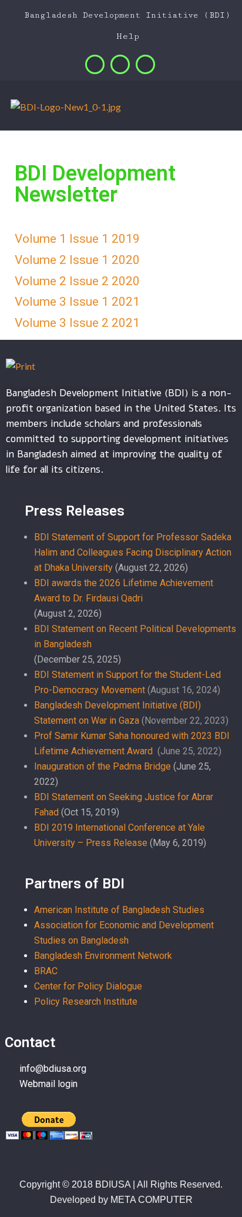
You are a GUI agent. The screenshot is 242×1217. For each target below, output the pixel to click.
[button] (230, 108)
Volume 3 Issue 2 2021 (77, 323)
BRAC (46, 971)
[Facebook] (95, 64)
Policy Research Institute (85, 1001)
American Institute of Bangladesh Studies (119, 909)
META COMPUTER (151, 1200)
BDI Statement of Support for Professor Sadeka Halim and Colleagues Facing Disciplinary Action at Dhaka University (132, 552)
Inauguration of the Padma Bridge (102, 766)
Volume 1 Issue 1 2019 (77, 239)
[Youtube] (145, 64)
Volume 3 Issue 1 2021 (77, 302)
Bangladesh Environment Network (103, 955)
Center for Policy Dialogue (88, 986)
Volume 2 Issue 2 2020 (77, 281)
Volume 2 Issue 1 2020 (77, 260)
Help (124, 36)
